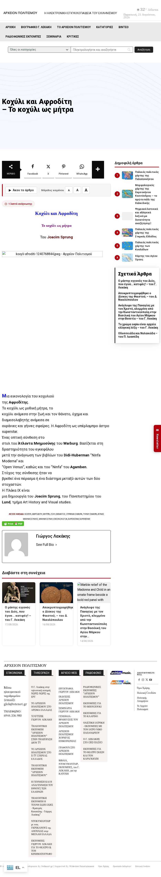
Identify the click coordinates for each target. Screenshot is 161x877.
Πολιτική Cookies (146, 692)
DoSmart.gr (47, 866)
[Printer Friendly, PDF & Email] (13, 525)
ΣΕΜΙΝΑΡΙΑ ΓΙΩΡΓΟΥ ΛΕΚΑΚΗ (69, 709)
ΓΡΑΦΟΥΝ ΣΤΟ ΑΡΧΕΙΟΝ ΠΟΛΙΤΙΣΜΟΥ (67, 751)
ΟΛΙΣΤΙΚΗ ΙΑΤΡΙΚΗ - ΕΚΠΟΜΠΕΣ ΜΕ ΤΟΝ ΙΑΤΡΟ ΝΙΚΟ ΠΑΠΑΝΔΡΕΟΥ (93, 727)
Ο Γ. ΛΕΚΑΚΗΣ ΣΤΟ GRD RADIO (92, 740)
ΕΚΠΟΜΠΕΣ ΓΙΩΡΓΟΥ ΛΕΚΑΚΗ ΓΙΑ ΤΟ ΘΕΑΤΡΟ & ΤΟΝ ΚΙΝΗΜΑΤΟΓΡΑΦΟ (41, 847)
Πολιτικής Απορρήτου (142, 699)
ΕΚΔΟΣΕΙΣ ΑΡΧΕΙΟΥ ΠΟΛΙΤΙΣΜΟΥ (66, 700)
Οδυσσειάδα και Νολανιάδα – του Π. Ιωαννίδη (137, 335)
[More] (98, 170)
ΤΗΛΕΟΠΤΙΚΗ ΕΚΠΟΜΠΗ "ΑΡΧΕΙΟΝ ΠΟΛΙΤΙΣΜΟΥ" (39, 770)
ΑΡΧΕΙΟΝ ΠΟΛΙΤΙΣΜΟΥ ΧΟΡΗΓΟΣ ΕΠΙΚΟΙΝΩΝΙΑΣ (67, 736)
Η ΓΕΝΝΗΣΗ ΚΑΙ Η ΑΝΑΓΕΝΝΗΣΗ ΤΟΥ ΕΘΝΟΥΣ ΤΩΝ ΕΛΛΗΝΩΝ (42, 786)
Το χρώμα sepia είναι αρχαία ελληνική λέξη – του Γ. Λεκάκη (138, 326)
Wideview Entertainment (81, 866)
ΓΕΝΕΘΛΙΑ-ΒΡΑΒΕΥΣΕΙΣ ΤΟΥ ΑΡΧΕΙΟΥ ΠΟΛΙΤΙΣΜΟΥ (68, 721)
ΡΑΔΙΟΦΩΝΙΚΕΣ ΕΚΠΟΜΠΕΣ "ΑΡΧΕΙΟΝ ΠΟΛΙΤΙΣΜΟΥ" (92, 691)
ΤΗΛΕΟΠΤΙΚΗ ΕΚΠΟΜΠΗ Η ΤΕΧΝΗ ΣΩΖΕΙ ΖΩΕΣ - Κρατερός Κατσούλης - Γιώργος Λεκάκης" (42, 806)
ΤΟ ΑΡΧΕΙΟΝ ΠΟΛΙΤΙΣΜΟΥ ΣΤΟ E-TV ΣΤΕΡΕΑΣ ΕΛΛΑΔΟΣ (41, 753)
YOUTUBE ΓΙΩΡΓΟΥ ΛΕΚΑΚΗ (41, 717)
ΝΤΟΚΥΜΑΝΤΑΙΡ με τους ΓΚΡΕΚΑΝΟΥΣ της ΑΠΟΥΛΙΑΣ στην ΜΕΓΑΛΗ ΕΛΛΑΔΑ (41, 827)
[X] (147, 680)
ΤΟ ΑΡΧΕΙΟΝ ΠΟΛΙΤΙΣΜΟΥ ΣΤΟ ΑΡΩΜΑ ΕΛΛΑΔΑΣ (41, 706)
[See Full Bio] (56, 545)
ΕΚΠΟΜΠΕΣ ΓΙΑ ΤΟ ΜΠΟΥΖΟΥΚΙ (92, 704)
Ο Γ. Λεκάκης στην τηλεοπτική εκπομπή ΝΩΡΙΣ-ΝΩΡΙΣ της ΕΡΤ (40, 691)
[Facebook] (139, 680)
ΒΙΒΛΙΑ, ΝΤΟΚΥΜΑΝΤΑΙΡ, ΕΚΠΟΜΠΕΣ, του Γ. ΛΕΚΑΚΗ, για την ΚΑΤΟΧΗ (69, 767)
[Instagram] (143, 680)
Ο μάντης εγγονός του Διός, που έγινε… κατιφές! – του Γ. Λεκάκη (137, 284)
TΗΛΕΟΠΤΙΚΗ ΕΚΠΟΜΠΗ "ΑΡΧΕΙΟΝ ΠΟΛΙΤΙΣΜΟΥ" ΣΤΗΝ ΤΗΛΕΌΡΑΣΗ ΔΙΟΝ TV (41, 734)
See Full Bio (45, 545)
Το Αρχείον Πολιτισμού (142, 707)
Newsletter (157, 438)
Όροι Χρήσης (143, 687)
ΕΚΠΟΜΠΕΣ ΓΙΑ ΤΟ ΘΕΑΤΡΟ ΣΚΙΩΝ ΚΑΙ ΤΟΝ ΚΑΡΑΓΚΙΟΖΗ (93, 753)
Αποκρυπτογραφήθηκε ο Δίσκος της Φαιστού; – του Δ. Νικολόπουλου (137, 296)
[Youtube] (151, 680)
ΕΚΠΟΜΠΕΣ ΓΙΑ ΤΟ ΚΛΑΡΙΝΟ (92, 714)
